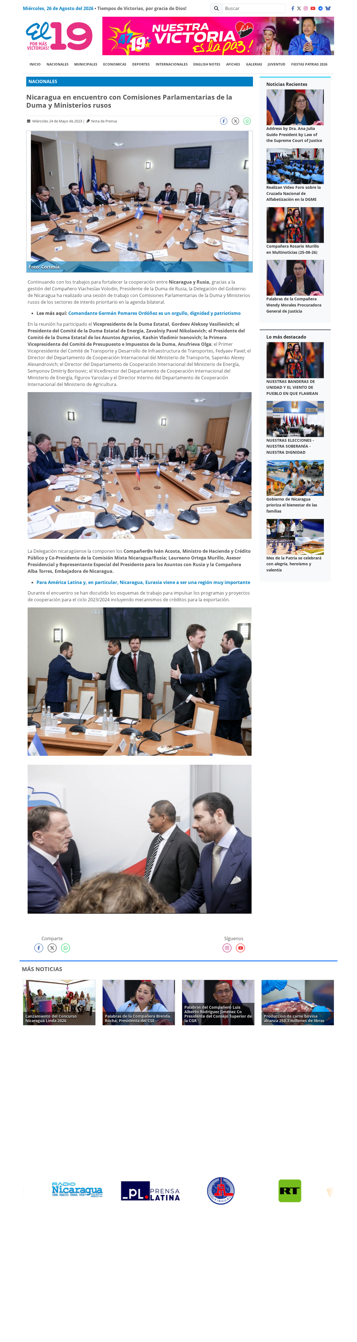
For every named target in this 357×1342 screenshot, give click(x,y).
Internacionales (172, 64)
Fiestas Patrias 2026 (309, 64)
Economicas (114, 64)
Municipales (85, 64)
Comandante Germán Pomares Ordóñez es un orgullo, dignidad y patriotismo (154, 313)
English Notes (206, 64)
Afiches (233, 64)
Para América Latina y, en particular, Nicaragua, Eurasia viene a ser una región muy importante (143, 582)
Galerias (254, 64)
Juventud (276, 64)
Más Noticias (42, 969)
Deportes (141, 64)
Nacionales (58, 64)
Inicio (35, 64)
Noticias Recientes (286, 84)
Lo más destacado (286, 337)
